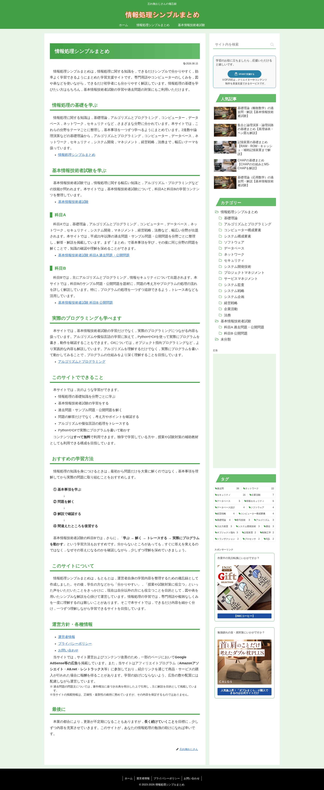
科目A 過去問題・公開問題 (244, 327)
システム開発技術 (237, 267)
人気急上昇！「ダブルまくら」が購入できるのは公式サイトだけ (244, 691)
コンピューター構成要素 (242, 230)
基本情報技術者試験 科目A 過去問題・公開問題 (94, 255)
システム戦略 (234, 291)
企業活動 (231, 309)
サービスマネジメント (241, 279)
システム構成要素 (237, 236)
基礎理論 (231, 218)
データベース (234, 248)
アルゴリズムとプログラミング (81, 362)
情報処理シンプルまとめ (76, 155)
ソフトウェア (234, 242)
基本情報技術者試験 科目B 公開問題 (85, 302)
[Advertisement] (241, 410)
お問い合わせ (68, 650)
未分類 (226, 339)
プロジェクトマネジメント (244, 273)
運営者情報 (66, 637)
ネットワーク (234, 254)
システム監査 (234, 285)
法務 (227, 315)
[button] (272, 44)
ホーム (129, 778)
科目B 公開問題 (236, 333)
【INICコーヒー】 (244, 615)
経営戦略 (231, 303)
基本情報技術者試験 (73, 202)
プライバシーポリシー (75, 644)
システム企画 (234, 297)
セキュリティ (234, 260)
